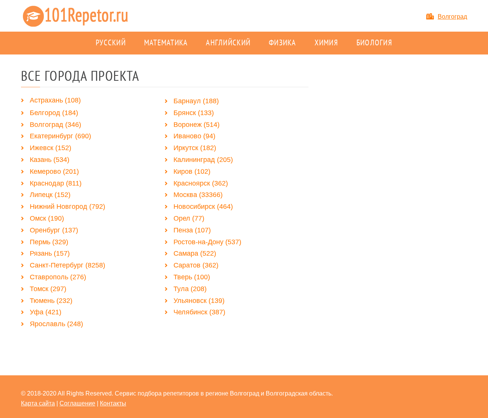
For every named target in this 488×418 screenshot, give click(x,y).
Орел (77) (188, 218)
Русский (111, 43)
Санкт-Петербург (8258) (67, 265)
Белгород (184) (54, 113)
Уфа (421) (45, 312)
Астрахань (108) (55, 100)
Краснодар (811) (56, 183)
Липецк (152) (50, 195)
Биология (374, 43)
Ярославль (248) (56, 324)
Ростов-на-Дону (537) (207, 242)
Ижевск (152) (50, 148)
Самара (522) (194, 253)
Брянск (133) (193, 113)
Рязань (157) (50, 253)
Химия (326, 43)
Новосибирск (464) (203, 206)
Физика (282, 43)
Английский (228, 43)
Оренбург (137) (54, 230)
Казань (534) (49, 159)
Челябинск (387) (199, 312)
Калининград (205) (203, 159)
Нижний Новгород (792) (67, 206)
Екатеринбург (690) (60, 136)
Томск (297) (48, 289)
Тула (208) (190, 289)
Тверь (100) (191, 277)
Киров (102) (191, 171)
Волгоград (452, 16)
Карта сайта (38, 403)
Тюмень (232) (51, 300)
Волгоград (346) (55, 124)
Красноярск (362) (200, 183)
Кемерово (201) (54, 171)
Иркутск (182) (194, 148)
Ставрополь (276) (58, 277)
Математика (166, 43)
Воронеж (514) (196, 124)
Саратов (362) (195, 265)
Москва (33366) (198, 195)
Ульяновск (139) (199, 300)
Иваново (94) (194, 136)
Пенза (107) (192, 230)
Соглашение (77, 403)
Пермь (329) (49, 242)
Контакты (113, 403)
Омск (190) (47, 218)
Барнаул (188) (196, 101)
